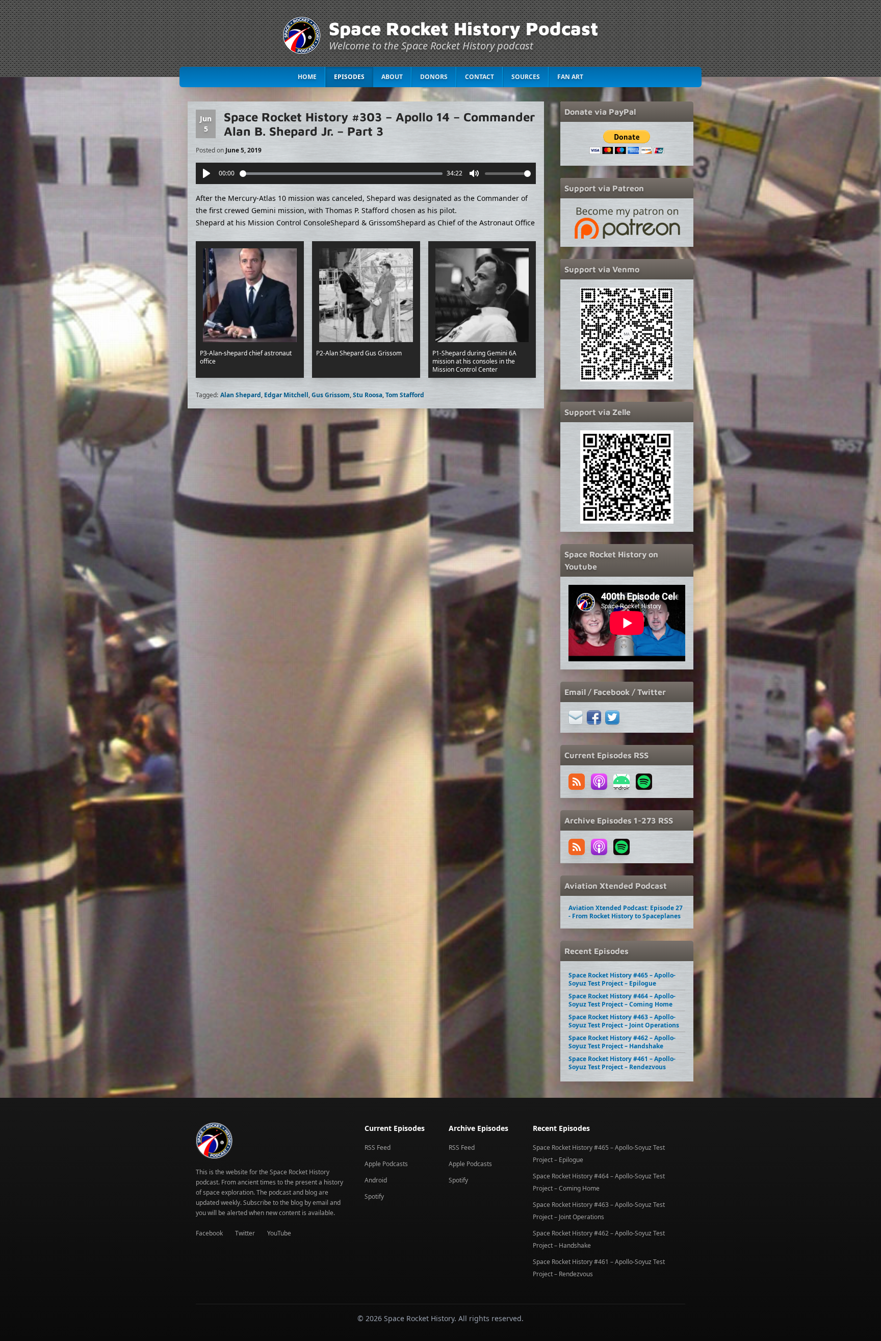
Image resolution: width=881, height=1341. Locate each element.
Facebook (209, 1233)
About (392, 76)
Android (376, 1180)
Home (307, 76)
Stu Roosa (367, 395)
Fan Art (570, 76)
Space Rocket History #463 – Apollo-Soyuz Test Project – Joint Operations (623, 1021)
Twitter (245, 1233)
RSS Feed (378, 1147)
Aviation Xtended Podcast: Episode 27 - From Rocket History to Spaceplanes (625, 912)
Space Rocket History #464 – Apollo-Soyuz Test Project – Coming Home (622, 1000)
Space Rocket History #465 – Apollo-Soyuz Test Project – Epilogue (622, 979)
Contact (479, 76)
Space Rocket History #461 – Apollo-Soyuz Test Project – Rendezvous (622, 1062)
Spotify (374, 1196)
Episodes (349, 76)
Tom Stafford (404, 395)
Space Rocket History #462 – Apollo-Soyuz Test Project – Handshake (622, 1042)
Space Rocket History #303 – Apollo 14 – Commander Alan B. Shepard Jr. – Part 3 (379, 124)
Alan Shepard (240, 395)
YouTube (279, 1233)
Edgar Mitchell (286, 395)
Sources (525, 76)
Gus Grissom (331, 395)
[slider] (341, 173)
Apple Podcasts (386, 1163)
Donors (434, 76)
